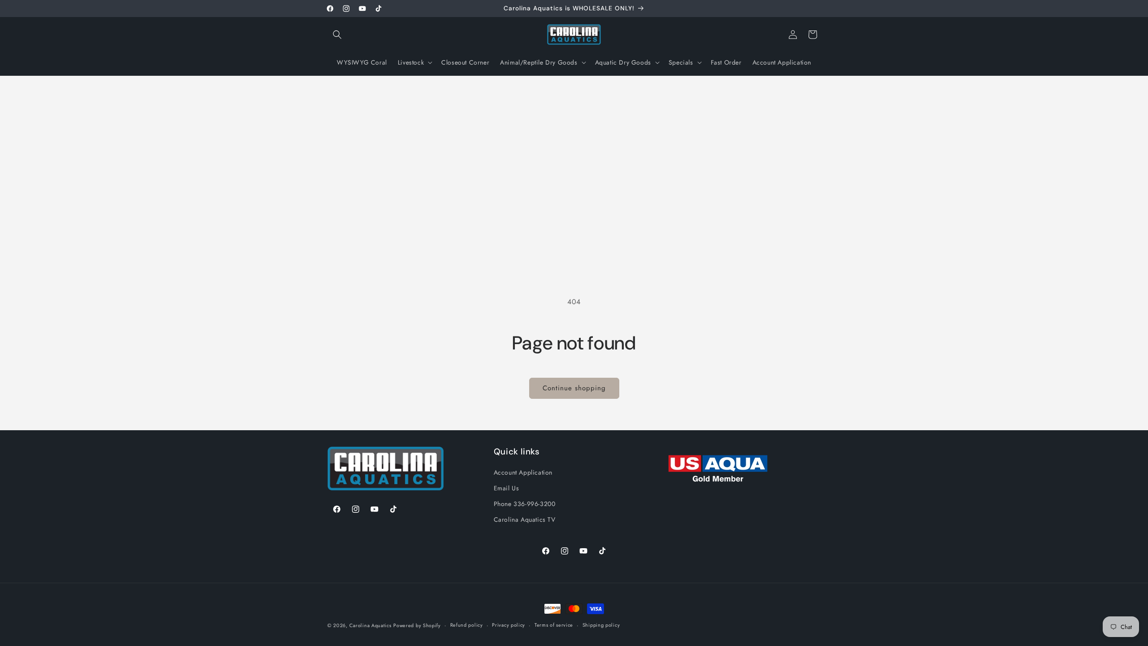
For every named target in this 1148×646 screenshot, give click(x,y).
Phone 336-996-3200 (525, 503)
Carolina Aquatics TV (525, 519)
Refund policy (466, 625)
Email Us (506, 488)
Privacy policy (508, 625)
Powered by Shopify (417, 625)
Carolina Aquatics (370, 625)
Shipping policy (601, 625)
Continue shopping (574, 388)
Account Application (523, 472)
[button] (337, 34)
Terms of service (554, 625)
